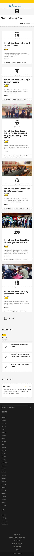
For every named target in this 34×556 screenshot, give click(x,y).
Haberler (17, 540)
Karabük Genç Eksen (21, 62)
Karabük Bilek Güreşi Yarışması (13, 208)
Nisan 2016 (4, 438)
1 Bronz (7, 155)
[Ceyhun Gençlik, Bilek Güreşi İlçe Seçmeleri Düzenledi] (6, 347)
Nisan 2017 (4, 429)
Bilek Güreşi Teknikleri (17, 537)
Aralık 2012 (4, 505)
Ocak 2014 (4, 496)
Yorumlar (4, 521)
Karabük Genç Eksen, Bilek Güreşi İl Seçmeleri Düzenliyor (17, 80)
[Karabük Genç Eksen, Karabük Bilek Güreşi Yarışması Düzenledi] (17, 168)
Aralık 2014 (4, 484)
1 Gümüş (12, 155)
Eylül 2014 (4, 490)
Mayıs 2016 (4, 435)
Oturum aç (4, 515)
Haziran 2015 (4, 466)
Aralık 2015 (4, 450)
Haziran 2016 (4, 432)
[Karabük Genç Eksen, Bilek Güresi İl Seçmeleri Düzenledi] (6, 367)
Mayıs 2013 (4, 499)
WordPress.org (5, 524)
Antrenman (17, 547)
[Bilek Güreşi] (17, 5)
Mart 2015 (4, 475)
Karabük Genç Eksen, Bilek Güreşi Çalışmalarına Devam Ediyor (16, 292)
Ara (30, 407)
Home (21, 23)
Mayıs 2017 (4, 426)
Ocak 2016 (4, 447)
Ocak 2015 (4, 481)
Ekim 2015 (4, 457)
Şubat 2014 (4, 493)
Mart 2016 (4, 441)
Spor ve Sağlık (17, 543)
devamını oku (6, 59)
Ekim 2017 (4, 420)
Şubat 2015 (4, 478)
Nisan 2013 (4, 502)
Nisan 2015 (4, 472)
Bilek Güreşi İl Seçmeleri (11, 62)
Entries (4, 518)
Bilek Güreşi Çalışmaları (11, 311)
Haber (6, 49)
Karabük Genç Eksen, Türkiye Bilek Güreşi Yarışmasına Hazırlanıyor (16, 241)
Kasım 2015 (4, 454)
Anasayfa (17, 534)
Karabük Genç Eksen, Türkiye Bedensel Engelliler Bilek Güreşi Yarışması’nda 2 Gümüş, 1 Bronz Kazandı (15, 134)
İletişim (17, 550)
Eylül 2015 (4, 460)
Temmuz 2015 (4, 463)
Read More (6, 151)
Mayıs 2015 (4, 469)
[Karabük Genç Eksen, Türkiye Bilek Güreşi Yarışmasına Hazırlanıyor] (17, 220)
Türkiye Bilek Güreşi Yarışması (22, 259)
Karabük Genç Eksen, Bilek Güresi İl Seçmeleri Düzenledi (17, 44)
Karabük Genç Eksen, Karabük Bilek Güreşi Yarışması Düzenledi (17, 189)
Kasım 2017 (4, 417)
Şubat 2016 (4, 444)
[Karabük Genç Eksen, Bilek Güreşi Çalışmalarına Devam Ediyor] (17, 271)
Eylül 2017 (4, 423)
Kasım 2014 (4, 487)
